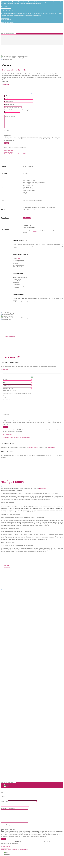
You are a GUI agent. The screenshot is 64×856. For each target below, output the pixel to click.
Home (5, 739)
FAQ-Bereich (42, 488)
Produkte (6, 740)
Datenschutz (7, 751)
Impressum (6, 749)
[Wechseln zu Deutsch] (6, 852)
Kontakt (6, 745)
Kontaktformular (51, 447)
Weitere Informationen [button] (6, 8)
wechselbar (18, 258)
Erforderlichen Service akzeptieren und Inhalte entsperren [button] (18, 153)
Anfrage (35, 231)
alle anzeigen (7, 567)
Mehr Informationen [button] (9, 150)
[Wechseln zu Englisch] (7, 854)
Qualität (6, 742)
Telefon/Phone (4, 801)
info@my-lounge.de (8, 729)
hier (48, 301)
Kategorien (6, 565)
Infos (5, 744)
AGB (5, 752)
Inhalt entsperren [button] (5, 6)
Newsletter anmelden (9, 747)
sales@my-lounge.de (33, 447)
